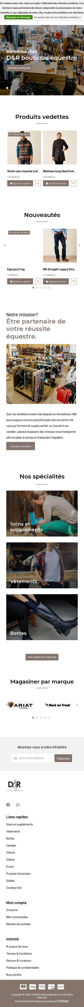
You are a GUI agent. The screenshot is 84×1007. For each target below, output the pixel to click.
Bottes (10, 838)
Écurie (10, 866)
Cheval (10, 852)
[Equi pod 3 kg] (24, 246)
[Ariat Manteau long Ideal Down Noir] (60, 147)
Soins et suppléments (19, 824)
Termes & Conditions (19, 953)
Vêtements (13, 831)
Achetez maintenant (19, 67)
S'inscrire (12, 910)
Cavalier (11, 845)
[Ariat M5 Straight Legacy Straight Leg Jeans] (60, 246)
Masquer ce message (18, 17)
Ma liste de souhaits (18, 924)
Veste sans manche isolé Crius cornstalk (33, 171)
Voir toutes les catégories (42, 657)
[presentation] (4, 245)
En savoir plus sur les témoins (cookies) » (57, 17)
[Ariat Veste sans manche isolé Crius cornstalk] (24, 147)
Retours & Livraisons (18, 960)
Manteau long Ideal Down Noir (62, 171)
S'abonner (63, 758)
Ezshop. (63, 1001)
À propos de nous (20, 446)
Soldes (10, 880)
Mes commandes (17, 917)
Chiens (10, 859)
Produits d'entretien (18, 873)
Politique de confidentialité (22, 967)
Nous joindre (13, 974)
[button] (7, 88)
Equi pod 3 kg (16, 269)
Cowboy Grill (13, 887)
